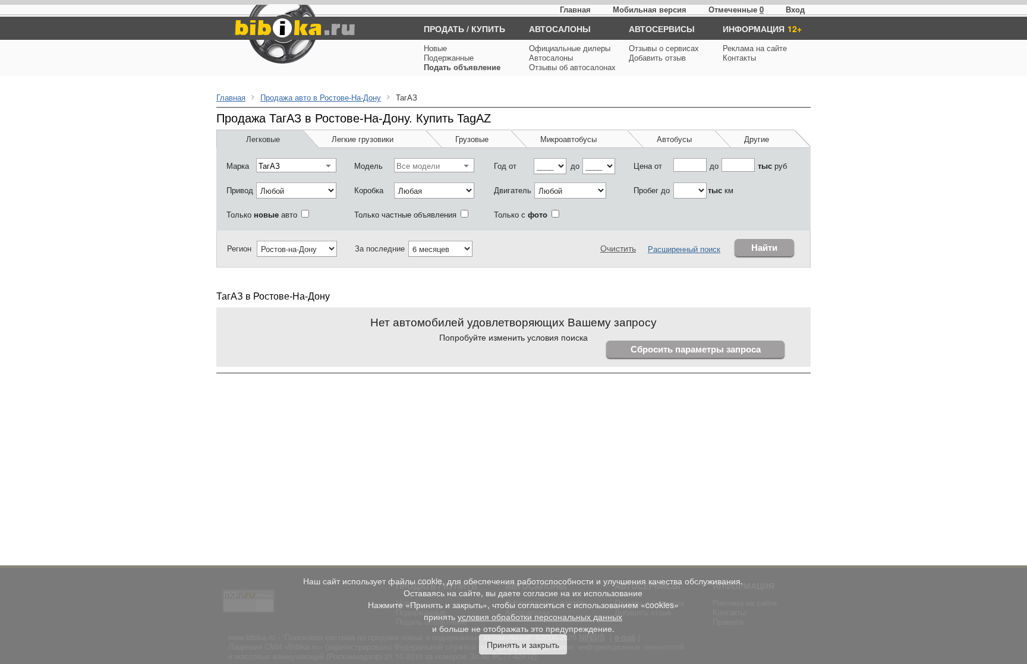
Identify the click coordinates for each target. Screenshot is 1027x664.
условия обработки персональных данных (540, 616)
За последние (380, 248)
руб (772, 165)
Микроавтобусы (568, 138)
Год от (505, 165)
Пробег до (652, 190)
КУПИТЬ (488, 28)
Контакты (739, 57)
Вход (795, 9)
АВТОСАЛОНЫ (560, 28)
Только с (520, 214)
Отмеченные (732, 9)
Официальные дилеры (569, 48)
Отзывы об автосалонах (572, 67)
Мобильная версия (649, 9)
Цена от (648, 165)
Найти (764, 248)
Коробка (368, 190)
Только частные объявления (405, 214)
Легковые (263, 138)
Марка (237, 165)
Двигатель (512, 190)
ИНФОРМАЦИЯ (754, 28)
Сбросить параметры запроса (696, 349)
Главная (575, 9)
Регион (239, 248)
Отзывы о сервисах (664, 48)
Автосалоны (551, 57)
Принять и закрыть (523, 644)
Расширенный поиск (684, 248)
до (575, 165)
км (720, 190)
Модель (368, 165)
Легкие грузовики (362, 138)
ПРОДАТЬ (444, 28)
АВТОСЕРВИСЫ (662, 28)
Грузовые (472, 138)
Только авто (261, 214)
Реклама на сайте (755, 48)
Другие (756, 138)
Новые (435, 48)
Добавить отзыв (657, 57)
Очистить (618, 248)
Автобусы (674, 138)
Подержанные (449, 57)
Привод (239, 190)
